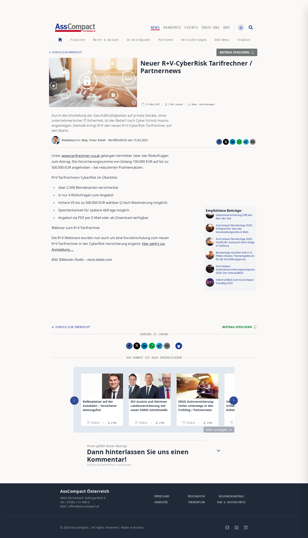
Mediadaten (196, 496)
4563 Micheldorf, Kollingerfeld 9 (82, 498)
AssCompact (79, 527)
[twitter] (226, 142)
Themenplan (196, 502)
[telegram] (246, 142)
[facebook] (219, 142)
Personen (165, 39)
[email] (253, 142)
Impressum (161, 496)
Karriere (161, 502)
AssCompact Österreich (84, 491)
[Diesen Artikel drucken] (178, 346)
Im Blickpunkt (138, 39)
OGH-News (222, 39)
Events (191, 28)
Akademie (172, 28)
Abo (226, 28)
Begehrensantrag (231, 496)
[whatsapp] (239, 142)
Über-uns (211, 28)
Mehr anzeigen (216, 430)
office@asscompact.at (84, 506)
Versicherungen (194, 39)
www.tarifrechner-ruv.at (81, 155)
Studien (243, 39)
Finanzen (77, 39)
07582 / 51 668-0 (78, 502)
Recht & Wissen (106, 39)
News (155, 28)
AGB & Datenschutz (231, 502)
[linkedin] (233, 142)
